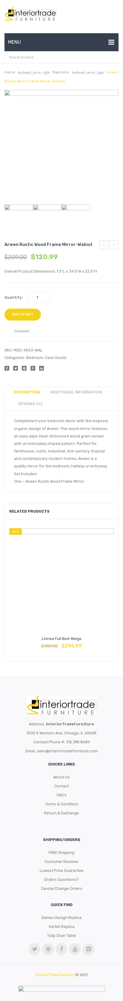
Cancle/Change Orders (61, 888)
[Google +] (32, 368)
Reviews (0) (30, 403)
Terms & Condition (61, 804)
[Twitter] (15, 368)
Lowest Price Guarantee (62, 870)
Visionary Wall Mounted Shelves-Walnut (114, 245)
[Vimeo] (88, 949)
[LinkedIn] (41, 368)
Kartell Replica (61, 926)
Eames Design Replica (62, 917)
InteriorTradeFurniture (55, 975)
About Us (61, 777)
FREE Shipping (61, 852)
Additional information (76, 392)
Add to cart (22, 314)
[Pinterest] (24, 368)
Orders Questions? (61, 879)
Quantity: (13, 297)
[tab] (29, 392)
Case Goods (56, 357)
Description (27, 392)
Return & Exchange (61, 813)
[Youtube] (75, 949)
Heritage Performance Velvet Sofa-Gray (103, 245)
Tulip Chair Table (61, 935)
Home (9, 72)
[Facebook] (6, 368)
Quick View (76, 643)
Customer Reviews (61, 861)
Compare (61, 643)
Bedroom (61, 72)
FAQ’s (62, 795)
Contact (61, 786)
